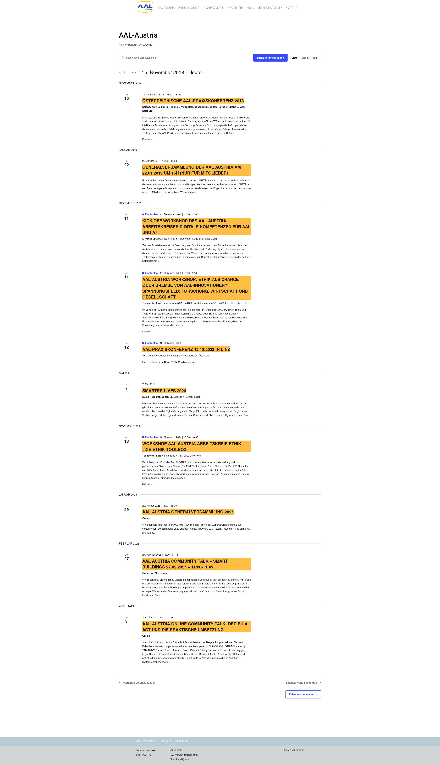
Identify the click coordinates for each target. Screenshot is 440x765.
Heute (133, 72)
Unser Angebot (189, 7)
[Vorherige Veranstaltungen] (120, 72)
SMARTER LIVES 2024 (164, 390)
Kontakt (292, 7)
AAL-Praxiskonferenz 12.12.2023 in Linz (186, 349)
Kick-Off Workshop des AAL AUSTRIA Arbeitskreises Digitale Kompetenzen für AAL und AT (196, 226)
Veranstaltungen (269, 7)
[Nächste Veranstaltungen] (124, 72)
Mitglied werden (146, 741)
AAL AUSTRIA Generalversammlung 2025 (188, 512)
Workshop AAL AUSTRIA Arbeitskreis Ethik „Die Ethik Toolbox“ (191, 446)
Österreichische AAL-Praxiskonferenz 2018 (193, 101)
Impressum (181, 741)
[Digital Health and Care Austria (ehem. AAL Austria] (145, 11)
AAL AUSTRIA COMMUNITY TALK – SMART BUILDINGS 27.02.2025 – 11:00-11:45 (185, 564)
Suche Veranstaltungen (270, 57)
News (250, 7)
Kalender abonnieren (301, 694)
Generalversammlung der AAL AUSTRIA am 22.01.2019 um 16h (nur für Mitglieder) (191, 170)
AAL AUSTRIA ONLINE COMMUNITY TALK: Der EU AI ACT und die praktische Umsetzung (195, 626)
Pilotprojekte (213, 7)
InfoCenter (235, 7)
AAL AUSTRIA (166, 7)
